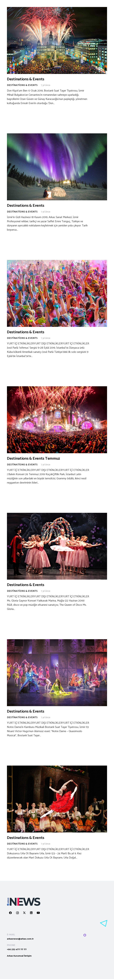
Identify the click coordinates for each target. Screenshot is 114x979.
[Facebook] (10, 912)
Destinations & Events (25, 79)
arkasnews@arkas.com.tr (20, 939)
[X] (24, 912)
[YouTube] (38, 912)
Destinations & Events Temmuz (33, 458)
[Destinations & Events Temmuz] (57, 419)
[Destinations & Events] (57, 40)
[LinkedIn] (31, 912)
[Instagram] (17, 912)
